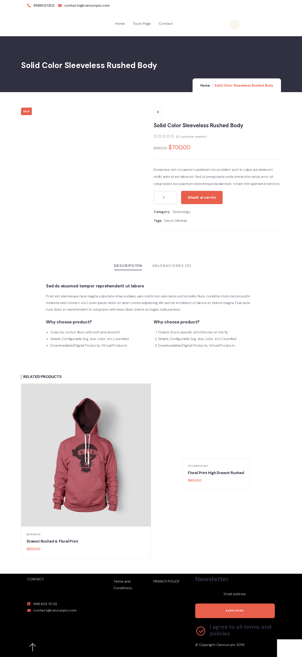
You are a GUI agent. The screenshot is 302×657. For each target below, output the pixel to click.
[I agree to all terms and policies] (200, 630)
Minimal (181, 220)
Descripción (128, 265)
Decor (169, 220)
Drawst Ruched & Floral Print (52, 541)
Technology (181, 211)
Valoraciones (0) (171, 265)
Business (34, 534)
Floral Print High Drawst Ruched (216, 472)
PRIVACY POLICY (166, 581)
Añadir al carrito (202, 197)
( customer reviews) (191, 137)
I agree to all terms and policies (240, 630)
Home (205, 85)
